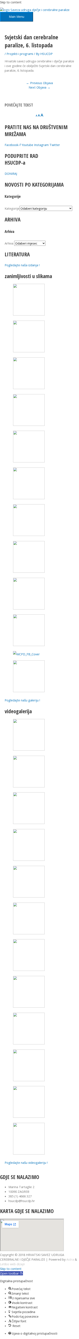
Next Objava (39, 87)
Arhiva (9, 243)
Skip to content (10, 2)
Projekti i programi (20, 54)
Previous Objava (39, 83)
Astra (70, 1259)
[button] (11, 1273)
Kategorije (12, 208)
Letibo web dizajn (12, 1264)
